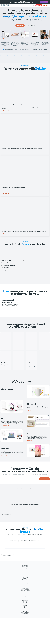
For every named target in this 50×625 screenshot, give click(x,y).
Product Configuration (25, 588)
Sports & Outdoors (5, 362)
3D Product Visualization (25, 589)
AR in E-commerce (25, 591)
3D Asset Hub (35, 40)
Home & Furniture (30, 344)
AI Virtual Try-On (45, 40)
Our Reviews (25, 607)
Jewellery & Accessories (25, 580)
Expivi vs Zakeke (25, 599)
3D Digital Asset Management (25, 590)
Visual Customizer (5, 40)
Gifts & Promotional (43, 344)
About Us (25, 606)
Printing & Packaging (5, 344)
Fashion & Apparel (18, 344)
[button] (33, 5)
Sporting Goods (25, 578)
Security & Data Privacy (25, 612)
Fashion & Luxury (25, 577)
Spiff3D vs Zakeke (25, 602)
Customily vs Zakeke (25, 600)
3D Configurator (15, 40)
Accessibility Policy (25, 613)
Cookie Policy (25, 611)
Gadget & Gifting (25, 579)
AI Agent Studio (25, 40)
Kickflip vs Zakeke (25, 601)
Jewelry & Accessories (16, 363)
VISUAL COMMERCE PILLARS (25, 585)
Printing (25, 576)
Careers (25, 608)
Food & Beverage (30, 362)
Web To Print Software (25, 594)
